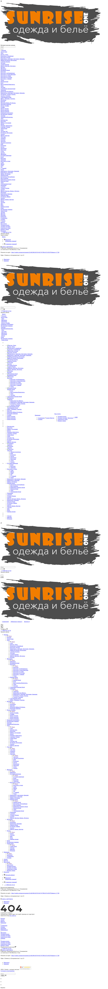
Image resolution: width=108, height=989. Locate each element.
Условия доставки (5, 935)
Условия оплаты (5, 934)
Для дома (12, 749)
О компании (4, 925)
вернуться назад (5, 915)
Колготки (15, 667)
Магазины (3, 932)
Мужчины (13, 704)
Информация (4, 929)
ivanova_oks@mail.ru (7, 246)
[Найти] (2, 49)
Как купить (10, 865)
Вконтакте (6, 259)
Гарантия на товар (6, 937)
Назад (10, 636)
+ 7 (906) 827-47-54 (6, 232)
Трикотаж (16, 691)
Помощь (3, 938)
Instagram (6, 260)
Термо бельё (13, 846)
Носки (12, 833)
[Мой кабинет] (1, 574)
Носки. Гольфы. (14, 712)
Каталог (9, 637)
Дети (11, 643)
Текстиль (15, 757)
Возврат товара (5, 945)
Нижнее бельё (17, 680)
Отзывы (3, 927)
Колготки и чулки (18, 785)
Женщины (13, 661)
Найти (2, 975)
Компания (9, 855)
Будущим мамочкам (18, 776)
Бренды (3, 921)
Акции (2, 920)
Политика (3, 928)
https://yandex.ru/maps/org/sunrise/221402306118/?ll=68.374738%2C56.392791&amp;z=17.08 (35, 252)
